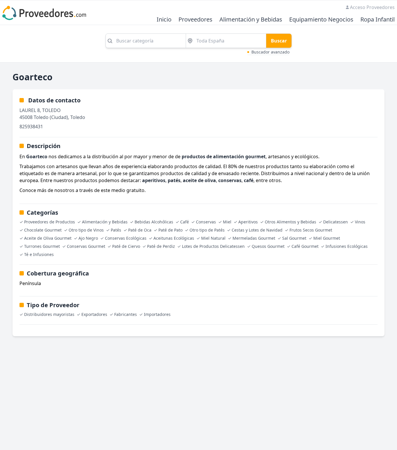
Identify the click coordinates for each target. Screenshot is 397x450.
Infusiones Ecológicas (347, 246)
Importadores (157, 314)
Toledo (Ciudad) (51, 117)
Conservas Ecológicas (125, 238)
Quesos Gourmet (268, 246)
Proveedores (195, 19)
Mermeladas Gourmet (254, 238)
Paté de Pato (170, 230)
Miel (227, 222)
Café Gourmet (305, 246)
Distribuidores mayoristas (49, 314)
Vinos (360, 222)
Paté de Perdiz (161, 246)
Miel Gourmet (326, 238)
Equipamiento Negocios (321, 19)
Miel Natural (213, 238)
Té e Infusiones (39, 254)
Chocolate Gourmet (43, 230)
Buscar (279, 41)
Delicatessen (335, 222)
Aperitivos (248, 222)
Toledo (77, 117)
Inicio (164, 19)
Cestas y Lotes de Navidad (257, 230)
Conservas (206, 222)
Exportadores (94, 314)
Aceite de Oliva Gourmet (47, 238)
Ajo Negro (88, 238)
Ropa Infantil (377, 19)
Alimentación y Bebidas (250, 19)
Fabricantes (125, 314)
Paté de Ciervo (126, 246)
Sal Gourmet (294, 238)
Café (184, 222)
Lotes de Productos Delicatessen (213, 246)
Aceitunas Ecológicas (173, 238)
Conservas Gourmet (86, 246)
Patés (116, 230)
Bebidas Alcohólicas (154, 222)
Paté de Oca (139, 230)
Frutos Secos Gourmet (310, 230)
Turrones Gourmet (42, 246)
